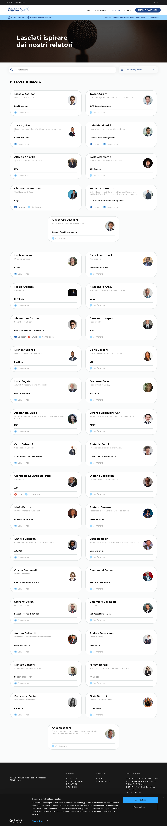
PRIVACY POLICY (135, 784)
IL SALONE (72, 779)
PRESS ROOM (103, 781)
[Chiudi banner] (163, 797)
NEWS (99, 779)
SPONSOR (71, 787)
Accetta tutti (140, 800)
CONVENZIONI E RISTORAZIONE (143, 779)
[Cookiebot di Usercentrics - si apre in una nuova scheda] (16, 821)
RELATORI (71, 784)
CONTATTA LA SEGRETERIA (140, 787)
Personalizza (139, 807)
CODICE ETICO (134, 790)
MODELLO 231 (133, 792)
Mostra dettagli (38, 821)
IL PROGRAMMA (74, 781)
